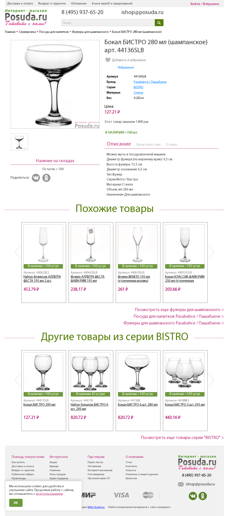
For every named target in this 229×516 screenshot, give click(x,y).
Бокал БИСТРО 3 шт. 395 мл (185, 405)
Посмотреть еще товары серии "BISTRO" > (182, 438)
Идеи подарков (59, 478)
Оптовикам (79, 3)
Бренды (54, 466)
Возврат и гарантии (52, 3)
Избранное (211, 4)
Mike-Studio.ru (96, 507)
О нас (129, 462)
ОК (16, 503)
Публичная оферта (23, 474)
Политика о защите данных (142, 474)
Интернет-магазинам (100, 470)
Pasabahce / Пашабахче (150, 82)
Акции (53, 462)
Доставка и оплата (20, 3)
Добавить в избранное (129, 60)
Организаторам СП (99, 478)
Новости (131, 470)
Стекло (138, 92)
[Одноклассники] (47, 178)
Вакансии (131, 478)
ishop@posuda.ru (142, 13)
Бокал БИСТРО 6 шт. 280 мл (138, 405)
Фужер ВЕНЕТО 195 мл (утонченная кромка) (134, 279)
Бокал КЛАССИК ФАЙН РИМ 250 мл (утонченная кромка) (184, 279)
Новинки (55, 470)
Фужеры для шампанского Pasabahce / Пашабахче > (173, 323)
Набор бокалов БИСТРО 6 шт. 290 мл (89, 407)
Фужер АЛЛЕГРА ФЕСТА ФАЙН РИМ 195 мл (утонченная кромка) (87, 279)
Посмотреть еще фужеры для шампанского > (179, 310)
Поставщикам (96, 474)
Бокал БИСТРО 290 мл (39, 405)
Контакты (131, 466)
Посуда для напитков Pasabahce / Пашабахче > (179, 316)
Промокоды (19, 478)
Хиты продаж (58, 474)
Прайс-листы (95, 462)
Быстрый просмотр (43, 258)
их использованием (49, 494)
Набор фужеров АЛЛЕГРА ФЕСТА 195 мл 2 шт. (42, 279)
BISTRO (138, 87)
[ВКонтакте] (36, 178)
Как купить (18, 462)
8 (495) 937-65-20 (82, 13)
